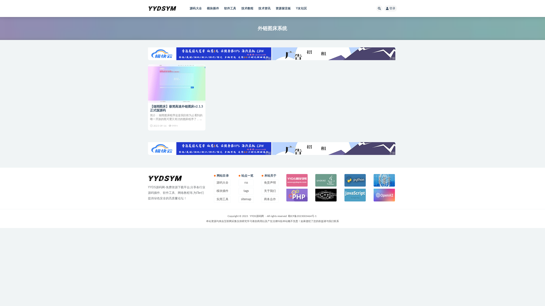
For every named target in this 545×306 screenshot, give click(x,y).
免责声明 (270, 182)
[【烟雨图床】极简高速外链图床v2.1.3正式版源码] (176, 83)
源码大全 (196, 8)
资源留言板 (283, 8)
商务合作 (270, 199)
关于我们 (270, 191)
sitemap (246, 199)
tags (246, 191)
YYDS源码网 (257, 216)
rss (246, 182)
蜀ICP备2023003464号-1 (302, 216)
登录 (392, 8)
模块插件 (213, 8)
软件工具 (230, 8)
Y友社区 (301, 8)
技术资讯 (264, 8)
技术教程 (247, 8)
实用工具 (222, 199)
